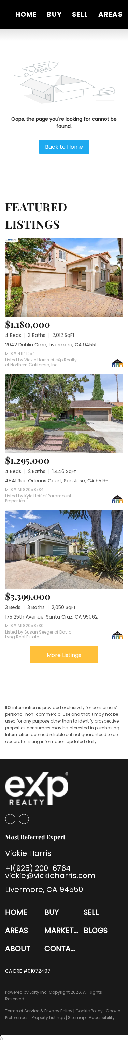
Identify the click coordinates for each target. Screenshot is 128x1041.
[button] (24, 912)
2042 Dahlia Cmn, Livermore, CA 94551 (50, 344)
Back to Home (64, 147)
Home (26, 14)
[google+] (24, 819)
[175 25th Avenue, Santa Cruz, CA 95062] (64, 549)
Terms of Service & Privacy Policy (38, 1011)
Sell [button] (80, 14)
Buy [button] (54, 14)
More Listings (64, 655)
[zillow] (10, 819)
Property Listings (48, 1018)
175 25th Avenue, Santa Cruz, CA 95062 (51, 616)
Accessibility (102, 1018)
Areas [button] (110, 14)
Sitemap (77, 1018)
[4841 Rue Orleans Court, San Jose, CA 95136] (64, 413)
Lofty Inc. (39, 992)
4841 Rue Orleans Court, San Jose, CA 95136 (57, 480)
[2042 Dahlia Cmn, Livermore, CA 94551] (64, 277)
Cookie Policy (89, 1011)
